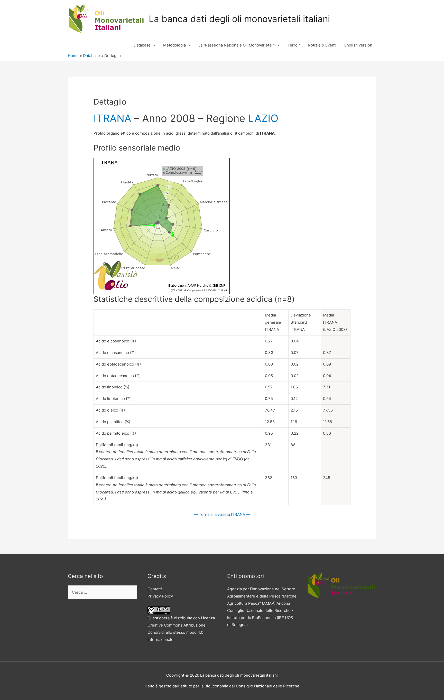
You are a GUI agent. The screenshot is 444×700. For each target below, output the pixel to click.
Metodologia (174, 45)
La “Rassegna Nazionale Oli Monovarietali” (236, 45)
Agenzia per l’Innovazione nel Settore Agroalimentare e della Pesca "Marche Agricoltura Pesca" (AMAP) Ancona (262, 596)
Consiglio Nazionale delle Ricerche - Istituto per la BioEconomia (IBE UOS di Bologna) (260, 617)
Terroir (294, 45)
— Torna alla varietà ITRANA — (222, 514)
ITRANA (112, 118)
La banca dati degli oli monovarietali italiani (239, 18)
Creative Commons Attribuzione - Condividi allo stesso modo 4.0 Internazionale (177, 632)
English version (358, 45)
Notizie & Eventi (322, 45)
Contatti (154, 588)
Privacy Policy (160, 596)
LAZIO (263, 118)
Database (142, 45)
